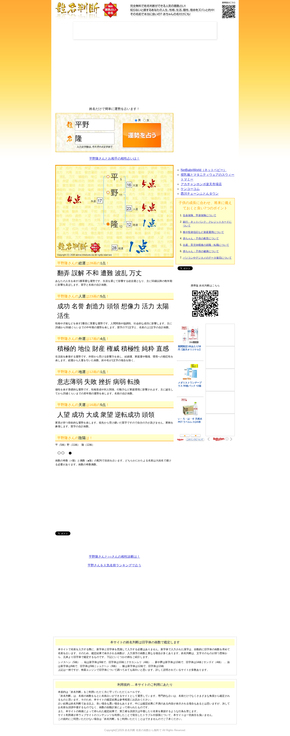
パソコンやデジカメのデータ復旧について (207, 257)
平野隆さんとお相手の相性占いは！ (114, 158)
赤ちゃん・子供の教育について (201, 238)
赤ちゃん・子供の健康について (201, 251)
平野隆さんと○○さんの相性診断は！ (114, 556)
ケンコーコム (190, 189)
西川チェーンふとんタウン (200, 193)
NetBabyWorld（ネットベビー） (203, 170)
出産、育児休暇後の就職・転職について (206, 244)
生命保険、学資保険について (199, 215)
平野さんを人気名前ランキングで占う (114, 565)
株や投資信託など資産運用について (203, 232)
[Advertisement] (145, 30)
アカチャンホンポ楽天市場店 (201, 184)
